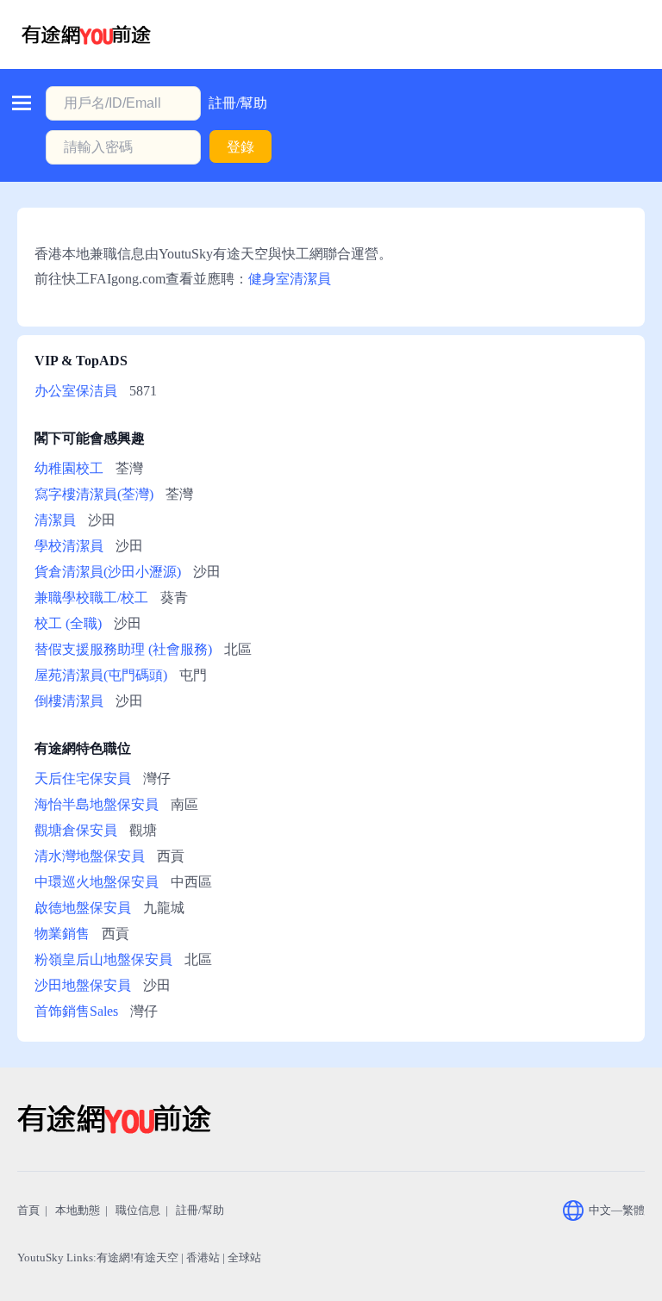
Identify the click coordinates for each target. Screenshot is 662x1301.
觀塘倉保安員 (75, 830)
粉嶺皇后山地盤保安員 (103, 959)
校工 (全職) (68, 623)
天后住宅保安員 (82, 778)
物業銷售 (62, 933)
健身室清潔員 (289, 278)
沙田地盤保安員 (82, 985)
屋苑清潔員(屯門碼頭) (100, 675)
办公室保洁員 (75, 390)
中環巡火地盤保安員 (96, 882)
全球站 (244, 1257)
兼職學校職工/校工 (91, 597)
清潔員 (55, 520)
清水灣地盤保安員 (89, 856)
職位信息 (138, 1210)
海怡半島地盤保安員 (96, 804)
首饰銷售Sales (76, 1011)
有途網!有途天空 (137, 1257)
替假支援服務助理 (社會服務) (123, 649)
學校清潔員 (68, 545)
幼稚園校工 (68, 468)
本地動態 (77, 1210)
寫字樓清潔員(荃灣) (93, 494)
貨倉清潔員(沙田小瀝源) (107, 571)
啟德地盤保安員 (82, 907)
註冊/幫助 (238, 103)
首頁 (28, 1210)
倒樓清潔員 (68, 701)
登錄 (240, 147)
